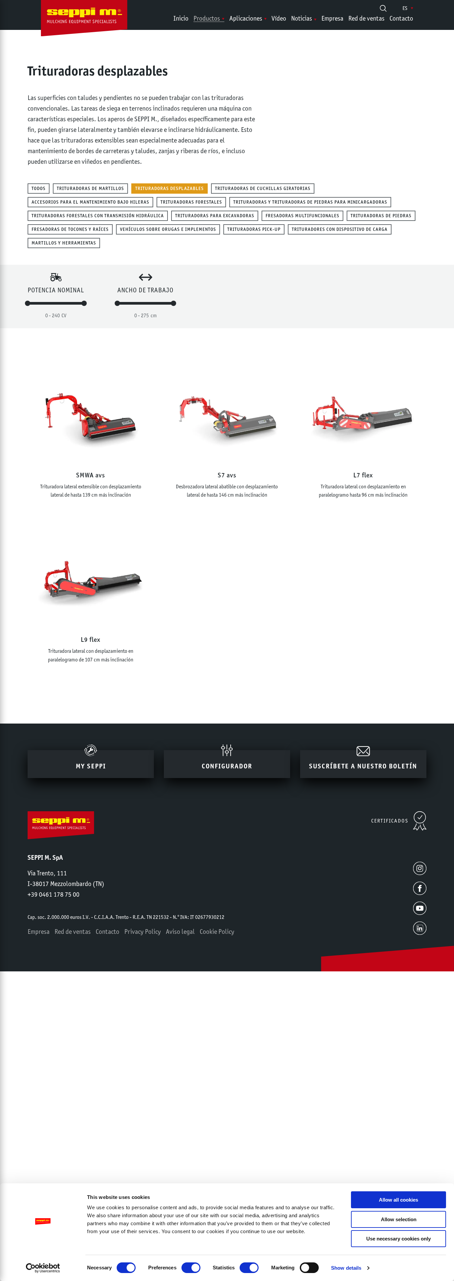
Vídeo (279, 18)
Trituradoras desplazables (169, 188)
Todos (39, 188)
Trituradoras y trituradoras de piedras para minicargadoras (310, 202)
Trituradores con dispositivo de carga (340, 229)
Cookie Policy (217, 931)
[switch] (190, 1267)
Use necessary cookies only (398, 1238)
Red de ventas (366, 18)
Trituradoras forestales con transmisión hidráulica (98, 216)
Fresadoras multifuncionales (302, 216)
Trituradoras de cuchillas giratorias (262, 188)
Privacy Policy (142, 931)
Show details (346, 1268)
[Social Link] (419, 868)
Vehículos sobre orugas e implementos (168, 229)
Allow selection (398, 1219)
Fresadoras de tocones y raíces (70, 229)
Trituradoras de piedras (381, 216)
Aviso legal (180, 931)
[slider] (27, 303)
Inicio (180, 18)
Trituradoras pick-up (254, 229)
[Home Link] (84, 19)
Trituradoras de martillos (90, 188)
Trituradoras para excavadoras (214, 216)
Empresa (332, 18)
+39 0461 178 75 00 (53, 894)
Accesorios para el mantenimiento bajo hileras (90, 202)
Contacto (401, 18)
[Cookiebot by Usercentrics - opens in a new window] (43, 1268)
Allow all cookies (398, 1200)
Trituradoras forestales (191, 202)
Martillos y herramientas (64, 243)
